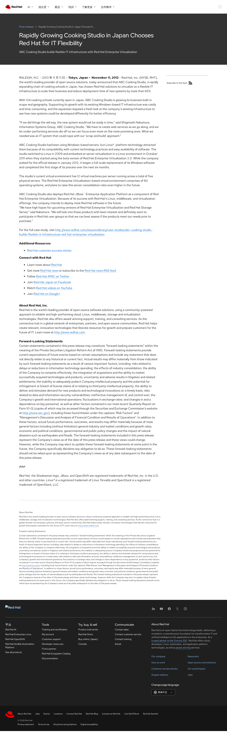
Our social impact (196, 668)
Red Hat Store (85, 634)
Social (118, 643)
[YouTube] (161, 610)
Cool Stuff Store (131, 713)
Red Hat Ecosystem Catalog (56, 653)
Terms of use (43, 724)
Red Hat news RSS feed (100, 270)
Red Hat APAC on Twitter (52, 276)
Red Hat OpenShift (15, 639)
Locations (58, 713)
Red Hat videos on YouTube (54, 288)
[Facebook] (169, 610)
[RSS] (190, 83)
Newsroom (193, 656)
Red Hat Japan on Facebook (52, 282)
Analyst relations (159, 674)
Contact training (123, 639)
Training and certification (54, 629)
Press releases (26, 26)
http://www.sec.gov (35, 413)
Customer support (51, 639)
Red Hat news (49, 270)
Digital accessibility (89, 724)
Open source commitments (202, 662)
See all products (13, 652)
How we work (158, 662)
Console (82, 643)
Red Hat (56, 265)
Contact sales (122, 629)
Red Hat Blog (92, 713)
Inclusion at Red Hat (111, 713)
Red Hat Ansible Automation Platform (19, 645)
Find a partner (49, 648)
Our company (158, 656)
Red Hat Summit (150, 713)
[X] (177, 610)
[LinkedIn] (153, 610)
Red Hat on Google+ (47, 294)
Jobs (190, 674)
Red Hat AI (10, 629)
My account (48, 634)
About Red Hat (24, 713)
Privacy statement (26, 724)
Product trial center (88, 629)
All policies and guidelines (65, 724)
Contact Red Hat (74, 713)
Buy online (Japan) (88, 639)
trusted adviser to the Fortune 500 (169, 640)
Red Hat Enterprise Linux (18, 634)
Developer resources (52, 643)
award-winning (183, 647)
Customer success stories (164, 668)
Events (47, 713)
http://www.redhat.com (69, 332)
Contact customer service (128, 634)
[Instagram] (185, 610)
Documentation (50, 658)
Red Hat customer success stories (49, 250)
